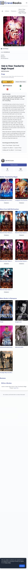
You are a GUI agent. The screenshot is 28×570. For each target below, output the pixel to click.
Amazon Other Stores (20, 81)
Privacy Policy (7, 562)
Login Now (16, 388)
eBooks (7, 11)
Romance (13, 11)
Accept (22, 566)
